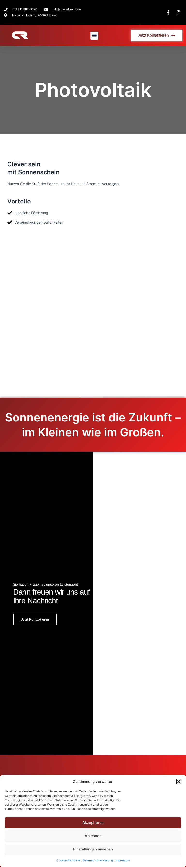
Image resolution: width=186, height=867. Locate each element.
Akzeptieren (93, 822)
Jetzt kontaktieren (35, 619)
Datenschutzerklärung (98, 860)
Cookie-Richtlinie (68, 860)
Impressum (122, 860)
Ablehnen (93, 835)
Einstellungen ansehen (93, 849)
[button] (178, 781)
